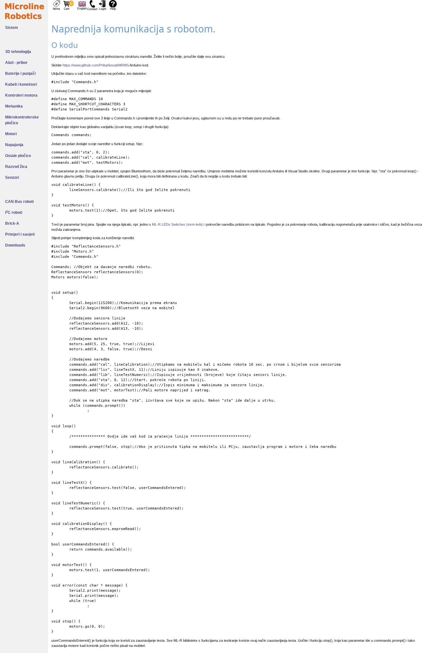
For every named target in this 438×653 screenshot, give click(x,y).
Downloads (15, 245)
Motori (11, 134)
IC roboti (13, 212)
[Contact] (92, 5)
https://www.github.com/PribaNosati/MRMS (96, 65)
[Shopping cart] (67, 5)
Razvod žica (16, 166)
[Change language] (82, 5)
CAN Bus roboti (19, 201)
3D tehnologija (18, 51)
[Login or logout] (102, 5)
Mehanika (14, 106)
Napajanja (14, 145)
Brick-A (12, 223)
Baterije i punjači (20, 73)
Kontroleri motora (21, 95)
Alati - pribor (16, 62)
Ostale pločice (18, 155)
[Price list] (56, 5)
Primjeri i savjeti (20, 234)
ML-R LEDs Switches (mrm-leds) (178, 224)
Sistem (11, 27)
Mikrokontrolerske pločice (22, 120)
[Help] (113, 5)
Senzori (12, 177)
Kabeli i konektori (21, 84)
